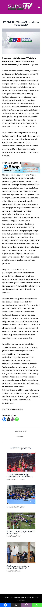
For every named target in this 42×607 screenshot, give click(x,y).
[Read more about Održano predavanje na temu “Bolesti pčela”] (21, 552)
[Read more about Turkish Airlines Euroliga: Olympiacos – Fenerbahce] (21, 462)
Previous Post (21, 431)
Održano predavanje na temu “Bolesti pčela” (18, 567)
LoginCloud (21, 600)
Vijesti (13, 479)
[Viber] (13, 419)
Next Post (21, 436)
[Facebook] (4, 419)
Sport (8, 479)
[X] (8, 419)
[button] (21, 166)
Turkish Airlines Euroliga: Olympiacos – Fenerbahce (19, 475)
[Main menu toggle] (39, 7)
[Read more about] (21, 494)
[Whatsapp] (17, 419)
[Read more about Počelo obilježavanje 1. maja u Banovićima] (21, 521)
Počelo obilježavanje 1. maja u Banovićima (21, 532)
